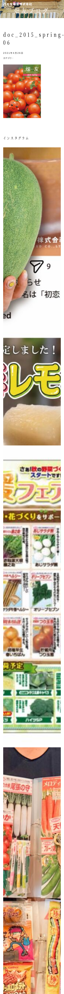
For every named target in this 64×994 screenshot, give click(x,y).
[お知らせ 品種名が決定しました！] (32, 296)
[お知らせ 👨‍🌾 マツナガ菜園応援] (32, 596)
